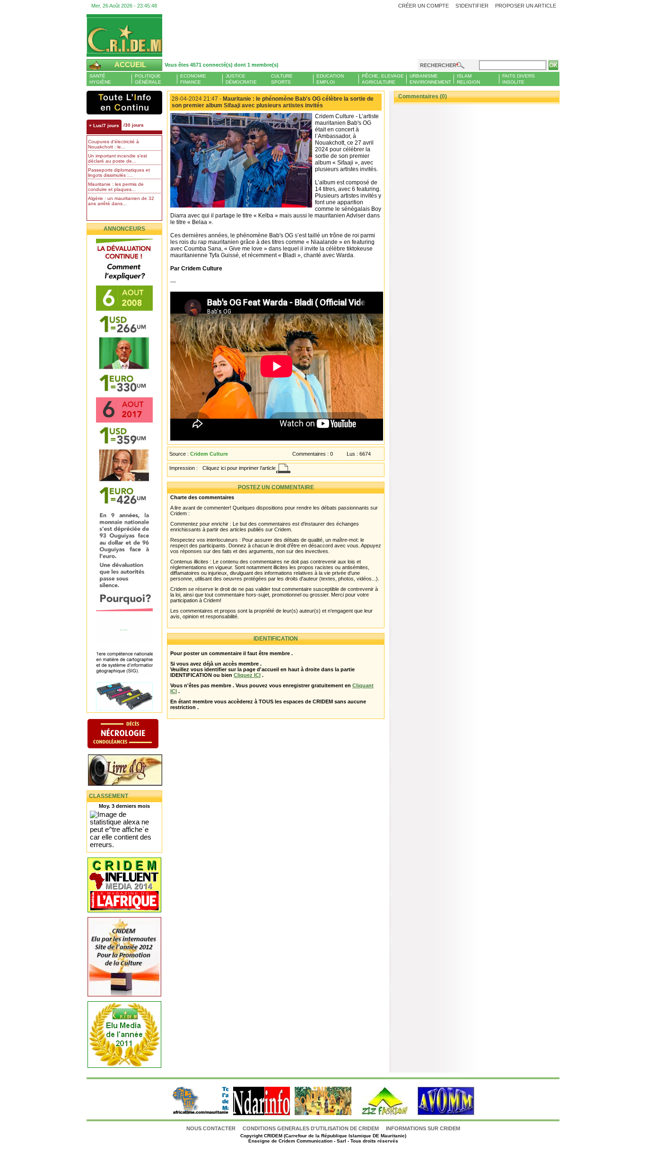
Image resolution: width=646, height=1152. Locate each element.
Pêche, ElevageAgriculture (383, 79)
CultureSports (282, 79)
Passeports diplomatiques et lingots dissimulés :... (119, 172)
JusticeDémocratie (241, 79)
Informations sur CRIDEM (423, 1128)
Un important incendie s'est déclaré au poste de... (117, 158)
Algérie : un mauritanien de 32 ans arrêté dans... (121, 201)
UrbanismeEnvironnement (430, 79)
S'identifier (472, 6)
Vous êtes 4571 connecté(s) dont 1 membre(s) (222, 65)
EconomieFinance (193, 79)
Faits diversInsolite (518, 79)
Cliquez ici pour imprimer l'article (239, 468)
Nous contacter (211, 1128)
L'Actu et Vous (124, 102)
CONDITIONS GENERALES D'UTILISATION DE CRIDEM (311, 1128)
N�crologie (133, 735)
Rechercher (438, 65)
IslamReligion (468, 79)
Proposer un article (525, 6)
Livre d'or (133, 771)
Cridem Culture (209, 454)
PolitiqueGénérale (148, 79)
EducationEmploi (330, 79)
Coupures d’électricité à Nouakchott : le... (113, 144)
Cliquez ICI (247, 675)
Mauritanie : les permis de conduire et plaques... (116, 187)
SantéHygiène (100, 79)
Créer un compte (423, 6)
